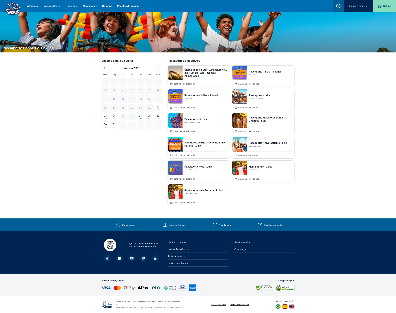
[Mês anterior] (104, 68)
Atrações (32, 6)
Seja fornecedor (242, 242)
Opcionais (71, 6)
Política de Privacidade (239, 305)
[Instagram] (119, 258)
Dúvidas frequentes (273, 225)
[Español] (285, 306)
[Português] (278, 306)
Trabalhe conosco (176, 256)
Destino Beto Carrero (178, 263)
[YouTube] (131, 258)
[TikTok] (107, 258)
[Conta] (338, 6)
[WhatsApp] (143, 258)
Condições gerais (218, 305)
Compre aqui (356, 6)
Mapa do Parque (177, 225)
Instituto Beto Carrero (178, 249)
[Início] (13, 6)
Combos (107, 6)
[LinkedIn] (155, 258)
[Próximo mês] (159, 68)
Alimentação (89, 6)
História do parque (177, 242)
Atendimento (225, 225)
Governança (240, 249)
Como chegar (128, 225)
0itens (387, 6)
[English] (292, 306)
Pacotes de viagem (128, 6)
